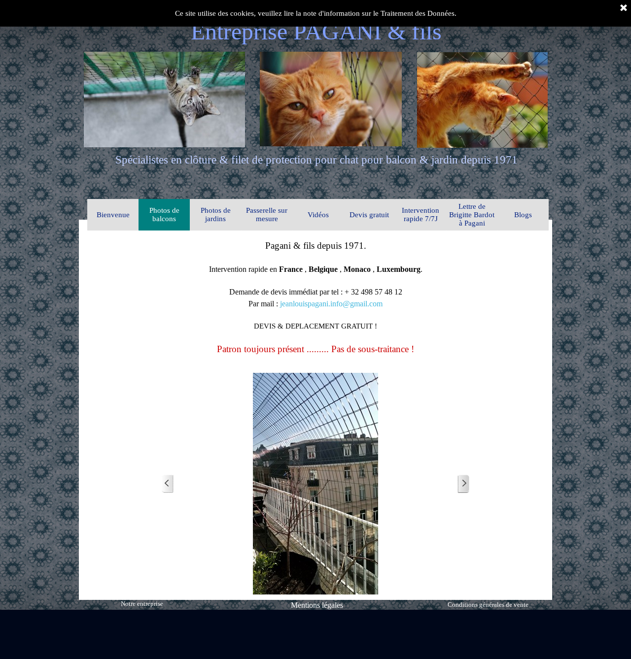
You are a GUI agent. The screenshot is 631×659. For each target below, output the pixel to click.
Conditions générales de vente (488, 604)
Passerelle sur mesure (266, 214)
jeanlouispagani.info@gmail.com (331, 303)
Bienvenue (113, 215)
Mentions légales (317, 605)
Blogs (523, 215)
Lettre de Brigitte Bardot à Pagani (471, 214)
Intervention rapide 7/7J (420, 214)
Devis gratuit (369, 215)
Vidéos (318, 215)
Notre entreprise (142, 603)
